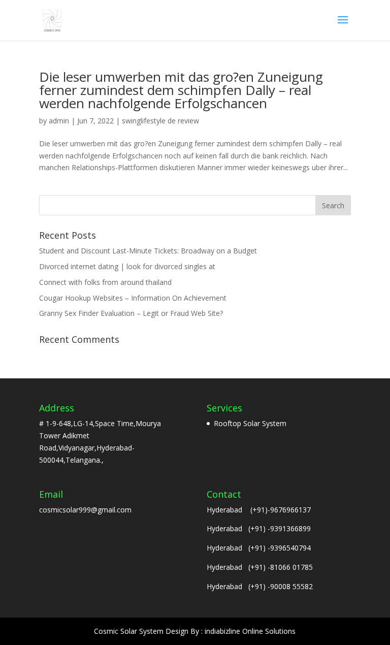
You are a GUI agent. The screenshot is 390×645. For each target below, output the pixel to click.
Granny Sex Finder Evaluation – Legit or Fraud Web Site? (131, 313)
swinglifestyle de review (160, 120)
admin (59, 120)
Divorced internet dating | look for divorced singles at (127, 266)
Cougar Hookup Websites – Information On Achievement (132, 298)
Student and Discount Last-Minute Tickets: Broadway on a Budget (148, 250)
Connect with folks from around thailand (105, 282)
